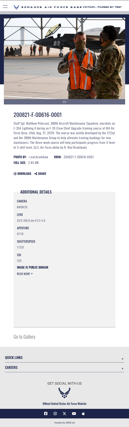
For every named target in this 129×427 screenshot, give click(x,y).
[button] (5, 7)
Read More (24, 274)
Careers (11, 367)
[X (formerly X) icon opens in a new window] (64, 413)
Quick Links (14, 357)
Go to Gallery (24, 336)
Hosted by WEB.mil (64, 422)
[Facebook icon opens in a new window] (45, 413)
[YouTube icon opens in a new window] (73, 413)
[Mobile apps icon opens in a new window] (83, 413)
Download (24, 173)
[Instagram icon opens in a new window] (55, 413)
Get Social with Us (64, 383)
